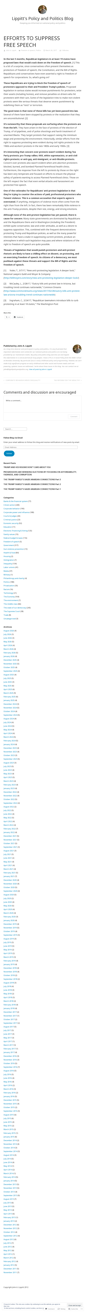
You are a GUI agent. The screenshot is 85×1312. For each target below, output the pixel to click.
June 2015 (8, 1122)
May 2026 (8, 641)
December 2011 (10, 1268)
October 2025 (9, 667)
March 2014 (8, 1173)
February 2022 (9, 828)
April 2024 (8, 733)
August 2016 (9, 1070)
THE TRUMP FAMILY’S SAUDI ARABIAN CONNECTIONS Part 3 (32, 479)
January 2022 (9, 832)
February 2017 (9, 1048)
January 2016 (9, 1096)
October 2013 (9, 1192)
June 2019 (8, 946)
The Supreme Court (12, 611)
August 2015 (9, 1115)
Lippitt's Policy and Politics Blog (42, 18)
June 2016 (8, 1078)
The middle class (10, 604)
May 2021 (8, 862)
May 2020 (8, 905)
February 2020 (9, 916)
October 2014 (9, 1147)
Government (9, 545)
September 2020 (10, 891)
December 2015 (10, 1100)
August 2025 (9, 674)
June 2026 (8, 638)
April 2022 (8, 821)
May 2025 (8, 686)
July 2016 (7, 1074)
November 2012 (10, 1228)
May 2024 (8, 729)
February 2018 (9, 1005)
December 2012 (10, 1224)
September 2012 (10, 1236)
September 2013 (10, 1195)
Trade (6, 615)
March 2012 (8, 1258)
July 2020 (7, 898)
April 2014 (8, 1169)
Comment (73, 416)
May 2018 (8, 993)
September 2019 (10, 935)
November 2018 (10, 971)
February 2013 (9, 1217)
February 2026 (9, 652)
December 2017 (10, 1012)
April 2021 (8, 865)
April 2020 (8, 909)
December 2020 (10, 880)
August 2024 (9, 718)
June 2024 (8, 726)
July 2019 (7, 942)
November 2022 (10, 795)
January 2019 (9, 964)
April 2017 (8, 1041)
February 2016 (9, 1092)
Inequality (8, 563)
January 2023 (9, 788)
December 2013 (10, 1184)
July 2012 (7, 1243)
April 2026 (8, 645)
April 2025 (8, 689)
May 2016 (8, 1082)
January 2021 (9, 876)
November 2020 (10, 884)
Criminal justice (10, 519)
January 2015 (9, 1137)
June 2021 (8, 858)
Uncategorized (10, 618)
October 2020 (9, 887)
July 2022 (7, 810)
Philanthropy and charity (14, 578)
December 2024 (10, 704)
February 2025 (9, 696)
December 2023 (10, 748)
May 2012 (8, 1250)
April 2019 (8, 953)
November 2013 (10, 1188)
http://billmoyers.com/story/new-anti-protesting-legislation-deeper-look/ (41, 277)
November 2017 (10, 1016)
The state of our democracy (15, 607)
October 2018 (9, 975)
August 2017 (9, 1026)
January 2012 (9, 1265)
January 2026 (9, 656)
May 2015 (8, 1125)
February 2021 (9, 872)
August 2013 (9, 1199)
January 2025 (9, 700)
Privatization (9, 585)
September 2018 (10, 979)
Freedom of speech (28, 50)
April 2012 (8, 1254)
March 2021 (8, 869)
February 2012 (9, 1261)
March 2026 (8, 649)
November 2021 (10, 840)
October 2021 (9, 843)
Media (6, 571)
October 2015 (9, 1107)
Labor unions (9, 567)
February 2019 (9, 961)
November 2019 (10, 927)
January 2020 (9, 920)
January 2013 (9, 1221)
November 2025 (10, 664)
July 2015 (7, 1118)
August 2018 (9, 983)
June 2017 (8, 1034)
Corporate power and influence (16, 512)
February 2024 (9, 740)
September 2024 (10, 715)
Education (8, 527)
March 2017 (8, 1045)
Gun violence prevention (14, 549)
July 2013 (7, 1203)
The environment (11, 600)
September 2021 (10, 847)
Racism (6, 589)
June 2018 (8, 990)
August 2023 (9, 763)
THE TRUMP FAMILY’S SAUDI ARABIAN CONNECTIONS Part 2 (32, 484)
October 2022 (9, 799)
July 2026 (7, 634)
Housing (7, 556)
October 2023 (9, 755)
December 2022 (10, 792)
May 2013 (8, 1210)
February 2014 (9, 1177)
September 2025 (10, 671)
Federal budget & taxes (13, 538)
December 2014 (10, 1140)
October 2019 (9, 931)
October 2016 (9, 1063)
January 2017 (9, 1052)
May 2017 (8, 1038)
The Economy (9, 596)
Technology (8, 593)
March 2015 (8, 1129)
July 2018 (7, 986)
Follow (9, 453)
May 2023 (8, 773)
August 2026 (9, 630)
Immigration (9, 560)
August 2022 (9, 806)
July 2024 (7, 722)
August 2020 (9, 894)
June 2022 (8, 814)
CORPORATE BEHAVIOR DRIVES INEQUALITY (21, 380)
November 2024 (10, 707)
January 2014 (9, 1181)
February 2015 (9, 1133)
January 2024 (9, 744)
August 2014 (9, 1155)
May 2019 (8, 949)
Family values (9, 534)
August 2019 (9, 939)
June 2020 (8, 902)
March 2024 (8, 737)
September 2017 (10, 1023)
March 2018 (8, 1001)
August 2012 (9, 1239)
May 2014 (8, 1166)
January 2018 (9, 1008)
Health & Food (9, 552)
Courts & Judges (10, 516)
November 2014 (10, 1144)
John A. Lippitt (11, 50)
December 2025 (10, 660)
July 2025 (7, 678)
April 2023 (8, 777)
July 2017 (7, 1030)
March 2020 (8, 913)
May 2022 (8, 817)
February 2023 (9, 785)
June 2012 (8, 1246)
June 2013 (8, 1206)
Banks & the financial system (16, 501)
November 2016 (10, 1060)
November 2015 (10, 1104)
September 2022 (10, 803)
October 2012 (9, 1232)
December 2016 (10, 1056)
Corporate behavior (12, 508)
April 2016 (8, 1085)
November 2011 (10, 1272)
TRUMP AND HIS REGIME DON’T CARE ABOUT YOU (27, 467)
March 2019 (8, 957)
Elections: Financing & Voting (15, 530)
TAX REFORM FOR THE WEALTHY (67, 380)
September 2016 (10, 1067)
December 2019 (10, 924)
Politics (38, 50)
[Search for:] (15, 429)
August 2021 (9, 850)
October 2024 (9, 711)
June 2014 (8, 1162)
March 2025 (8, 693)
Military (7, 574)
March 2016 (8, 1089)
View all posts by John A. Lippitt (40, 369)
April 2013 (8, 1214)
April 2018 (8, 997)
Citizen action (9, 505)
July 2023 (7, 766)
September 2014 (10, 1151)
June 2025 (8, 682)
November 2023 (10, 751)
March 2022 (8, 825)
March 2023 (8, 781)
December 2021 (10, 836)
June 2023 (8, 770)
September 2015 (10, 1111)
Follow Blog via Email (13, 438)
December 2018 (10, 968)
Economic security (11, 523)
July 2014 (7, 1159)
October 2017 (9, 1019)
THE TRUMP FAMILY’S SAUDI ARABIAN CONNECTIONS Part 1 (32, 489)
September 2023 (10, 759)
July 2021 (7, 854)
